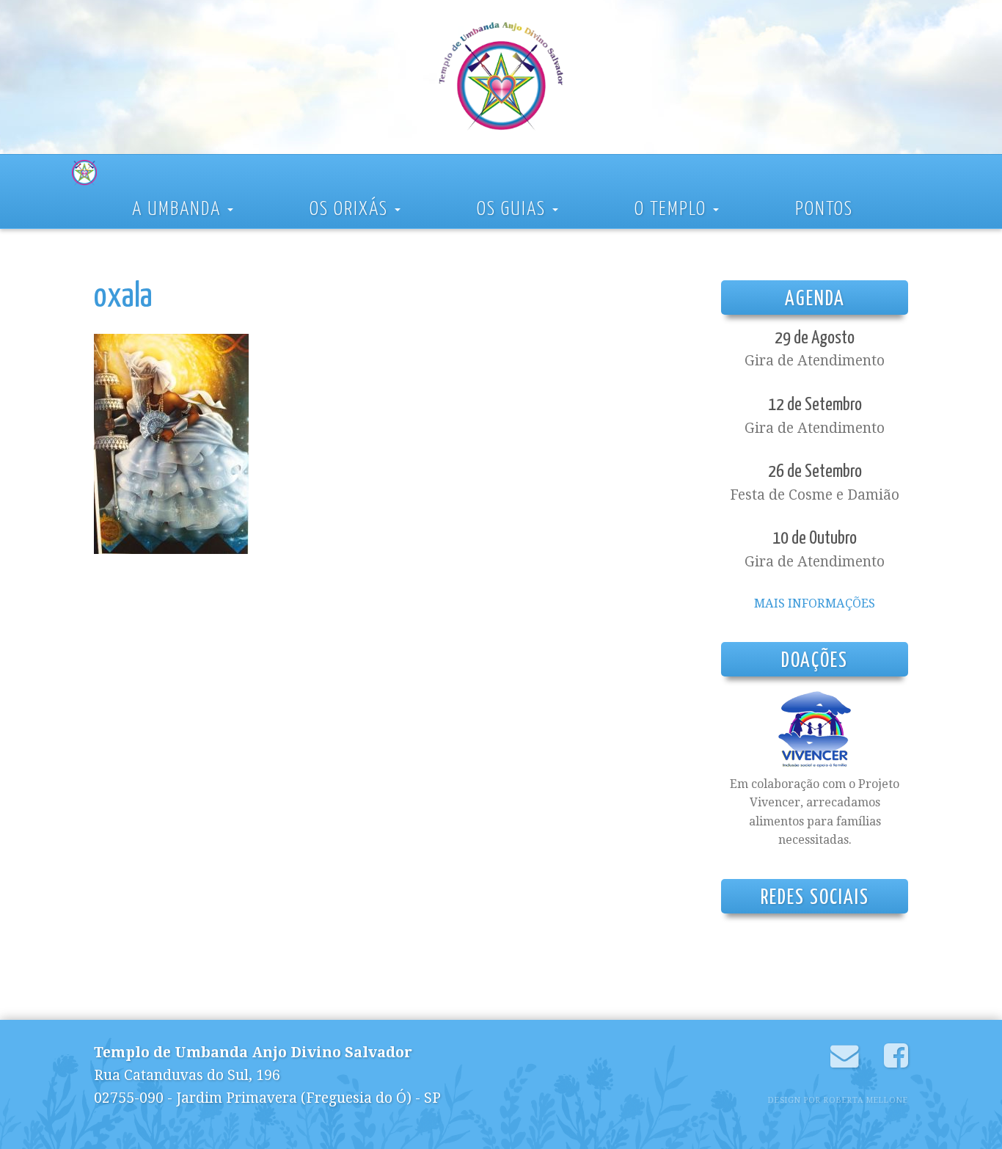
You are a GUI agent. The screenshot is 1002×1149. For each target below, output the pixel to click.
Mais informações (814, 603)
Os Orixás (351, 209)
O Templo (673, 209)
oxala (123, 297)
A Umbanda (179, 209)
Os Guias (514, 209)
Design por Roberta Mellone (838, 1100)
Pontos (824, 209)
